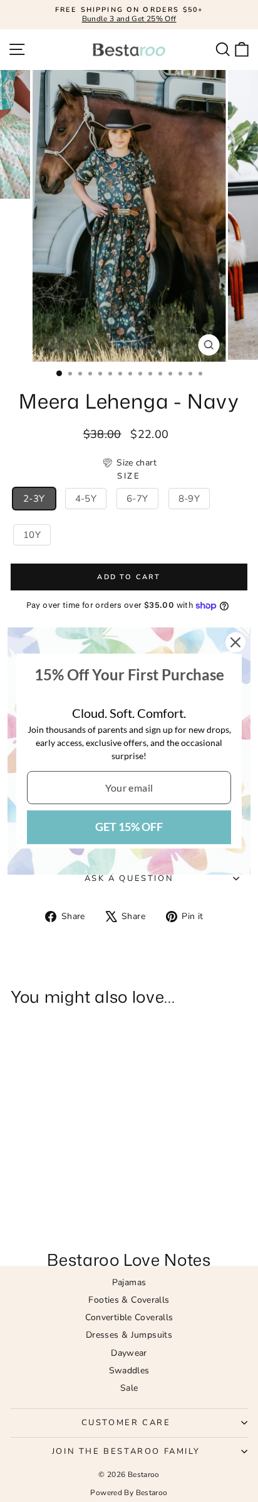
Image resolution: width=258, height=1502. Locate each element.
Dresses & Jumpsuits (129, 1335)
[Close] (235, 642)
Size (128, 477)
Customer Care (126, 1422)
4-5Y (86, 498)
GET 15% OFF (129, 826)
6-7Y (137, 498)
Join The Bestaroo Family (126, 1451)
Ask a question (129, 878)
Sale (129, 1388)
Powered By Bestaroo (128, 1493)
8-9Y (189, 498)
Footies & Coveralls (128, 1300)
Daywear (129, 1353)
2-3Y (34, 498)
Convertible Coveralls (129, 1317)
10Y (32, 535)
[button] (129, 463)
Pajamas (129, 1282)
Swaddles (129, 1370)
